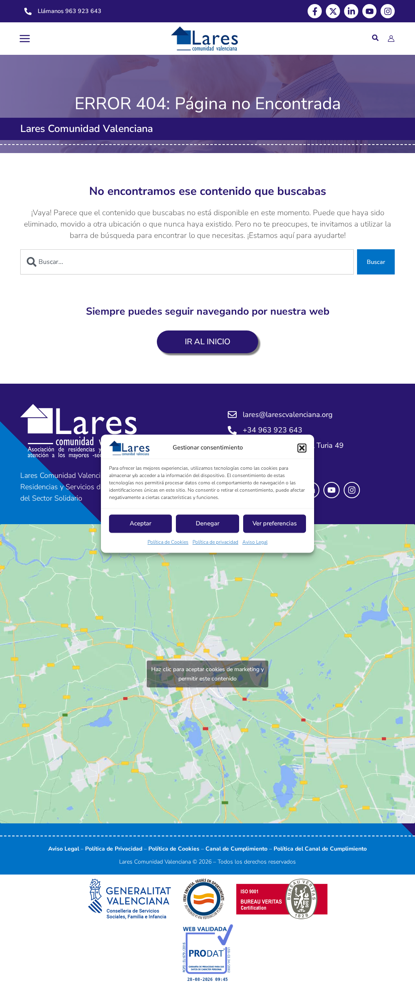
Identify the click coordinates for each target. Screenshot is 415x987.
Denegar (207, 524)
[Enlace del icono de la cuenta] (391, 38)
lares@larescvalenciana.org (288, 414)
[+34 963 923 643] (232, 430)
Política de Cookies (168, 542)
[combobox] (187, 262)
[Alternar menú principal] (24, 38)
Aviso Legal (254, 542)
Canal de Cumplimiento (236, 849)
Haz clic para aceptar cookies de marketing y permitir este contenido (207, 673)
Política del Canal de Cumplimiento (320, 849)
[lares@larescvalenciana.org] (232, 414)
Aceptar (140, 524)
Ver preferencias (274, 524)
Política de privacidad (215, 542)
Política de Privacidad (113, 849)
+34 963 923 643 (272, 430)
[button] (302, 448)
